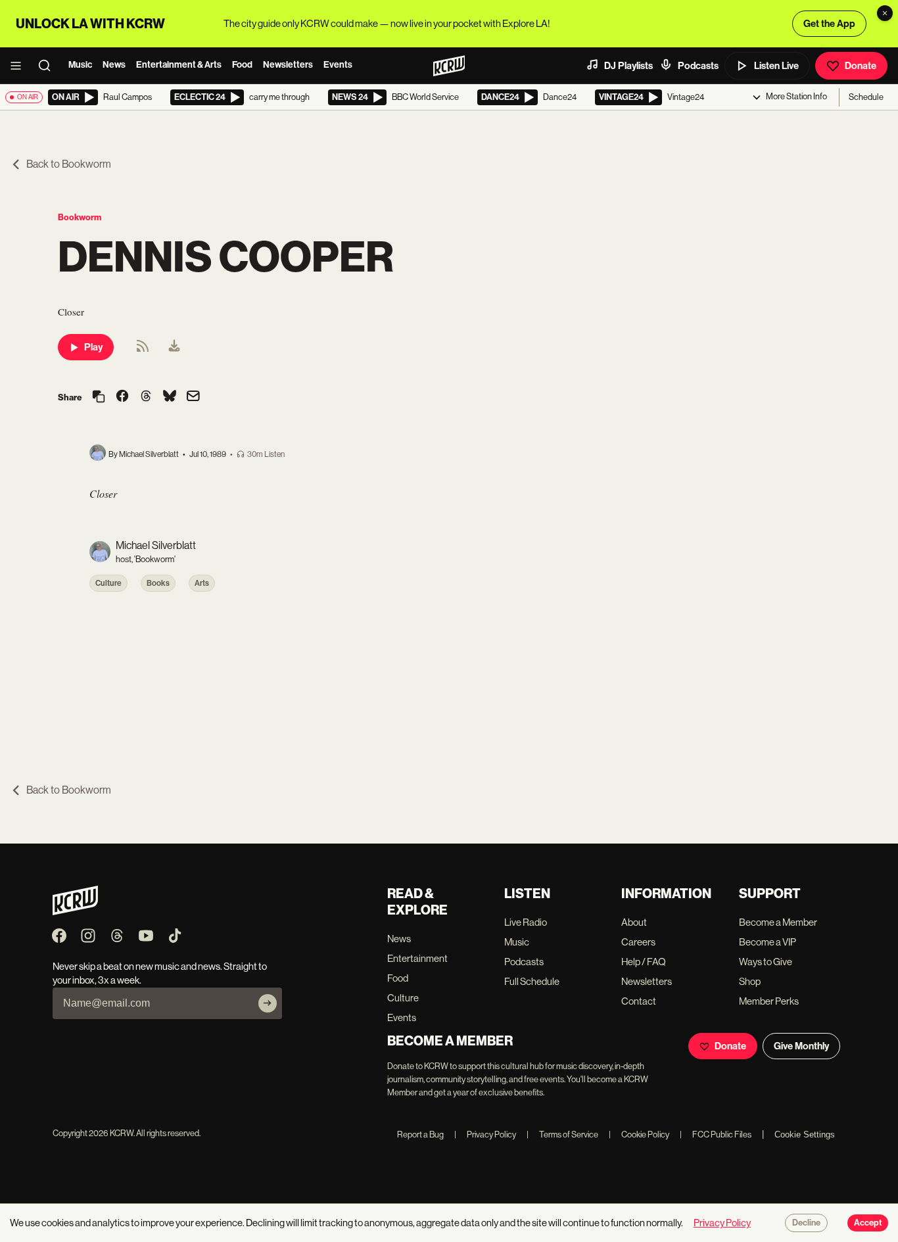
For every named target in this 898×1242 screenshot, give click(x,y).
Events (337, 64)
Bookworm (79, 217)
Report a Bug (420, 1134)
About (634, 922)
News (114, 64)
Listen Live (776, 66)
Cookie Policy (639, 1134)
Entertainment (417, 958)
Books (158, 583)
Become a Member (778, 922)
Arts (202, 583)
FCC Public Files (715, 1134)
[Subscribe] (267, 1003)
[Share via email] (193, 397)
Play (93, 347)
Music (80, 64)
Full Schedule (531, 981)
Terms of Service (562, 1134)
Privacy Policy (485, 1134)
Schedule (866, 97)
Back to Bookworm (68, 164)
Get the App (829, 24)
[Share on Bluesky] (169, 397)
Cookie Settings (804, 1134)
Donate (860, 66)
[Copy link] (98, 397)
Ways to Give (765, 961)
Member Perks (769, 1001)
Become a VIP (767, 941)
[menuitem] (174, 347)
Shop (750, 981)
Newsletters (288, 64)
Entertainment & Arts (179, 64)
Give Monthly (801, 1046)
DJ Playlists (628, 66)
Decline (806, 1223)
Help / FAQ (643, 961)
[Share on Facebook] (122, 397)
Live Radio (525, 922)
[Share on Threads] (146, 397)
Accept (868, 1223)
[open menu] (19, 65)
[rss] (143, 350)
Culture (108, 583)
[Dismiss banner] (885, 13)
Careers (638, 941)
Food (242, 64)
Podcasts (698, 66)
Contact (638, 1001)
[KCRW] (75, 911)
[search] (48, 65)
